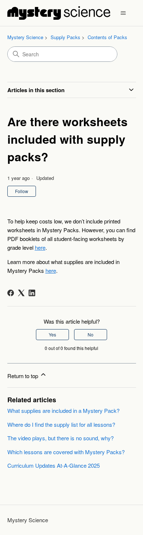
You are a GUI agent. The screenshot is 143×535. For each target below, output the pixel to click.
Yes (52, 334)
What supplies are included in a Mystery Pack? (63, 410)
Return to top (23, 376)
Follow (21, 191)
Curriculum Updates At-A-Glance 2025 (53, 465)
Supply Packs (65, 37)
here (40, 247)
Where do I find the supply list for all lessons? (61, 424)
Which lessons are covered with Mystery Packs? (66, 452)
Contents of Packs (107, 37)
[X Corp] (21, 293)
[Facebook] (10, 293)
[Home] (58, 13)
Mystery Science (25, 37)
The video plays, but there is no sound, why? (60, 438)
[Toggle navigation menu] (123, 13)
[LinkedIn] (32, 293)
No (91, 334)
